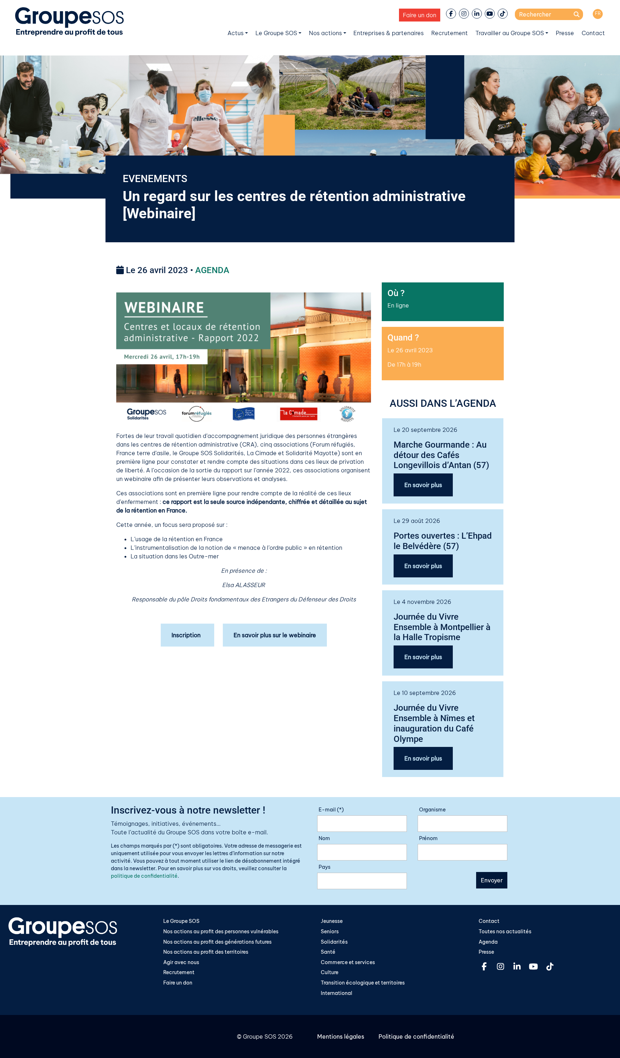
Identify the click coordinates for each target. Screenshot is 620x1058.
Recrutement (449, 33)
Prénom (428, 838)
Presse (565, 33)
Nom (324, 838)
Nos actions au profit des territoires (205, 952)
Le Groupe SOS (276, 33)
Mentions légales (340, 1036)
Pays (324, 867)
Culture (329, 972)
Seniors (330, 931)
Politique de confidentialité (416, 1036)
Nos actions (325, 33)
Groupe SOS (259, 1036)
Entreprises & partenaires (388, 33)
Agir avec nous (181, 962)
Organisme (432, 809)
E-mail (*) (331, 809)
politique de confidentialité (144, 876)
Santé (328, 952)
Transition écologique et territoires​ (363, 983)
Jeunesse (332, 921)
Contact (593, 33)
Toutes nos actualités (505, 931)
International (336, 993)
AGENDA (212, 270)
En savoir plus (423, 485)
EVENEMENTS (155, 179)
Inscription (187, 635)
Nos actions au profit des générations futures (217, 942)
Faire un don (419, 15)
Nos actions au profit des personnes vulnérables (220, 931)
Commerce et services (348, 962)
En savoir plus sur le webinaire (275, 635)
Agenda (488, 942)
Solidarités (334, 942)
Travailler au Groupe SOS (509, 33)
